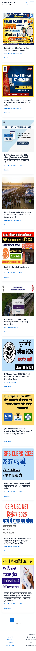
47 (24, 619)
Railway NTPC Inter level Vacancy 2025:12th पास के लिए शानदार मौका (16, 322)
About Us (10, 637)
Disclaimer (10, 642)
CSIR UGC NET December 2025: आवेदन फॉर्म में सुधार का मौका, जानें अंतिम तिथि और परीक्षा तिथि (17, 541)
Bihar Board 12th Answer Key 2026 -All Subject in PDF (16, 49)
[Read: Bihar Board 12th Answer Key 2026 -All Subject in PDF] (18, 28)
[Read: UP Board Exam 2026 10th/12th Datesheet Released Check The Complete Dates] (18, 355)
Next (18, 623)
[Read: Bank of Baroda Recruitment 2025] (18, 247)
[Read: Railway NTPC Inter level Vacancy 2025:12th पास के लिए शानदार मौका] (18, 300)
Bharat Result (9, 2)
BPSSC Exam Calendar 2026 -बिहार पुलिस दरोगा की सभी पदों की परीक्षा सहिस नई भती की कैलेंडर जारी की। (16, 158)
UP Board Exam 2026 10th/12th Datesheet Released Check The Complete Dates (17, 376)
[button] (27, 3)
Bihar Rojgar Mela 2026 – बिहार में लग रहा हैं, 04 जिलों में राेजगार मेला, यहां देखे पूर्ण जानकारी (17, 215)
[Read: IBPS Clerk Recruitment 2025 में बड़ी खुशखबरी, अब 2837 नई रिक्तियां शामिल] (18, 464)
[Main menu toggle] (32, 4)
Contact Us (10, 640)
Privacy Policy (10, 645)
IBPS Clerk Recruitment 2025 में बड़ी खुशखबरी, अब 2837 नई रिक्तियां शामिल (17, 486)
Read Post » (7, 58)
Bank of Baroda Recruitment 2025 (16, 268)
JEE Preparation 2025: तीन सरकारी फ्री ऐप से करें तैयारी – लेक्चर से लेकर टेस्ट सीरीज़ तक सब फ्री (18, 431)
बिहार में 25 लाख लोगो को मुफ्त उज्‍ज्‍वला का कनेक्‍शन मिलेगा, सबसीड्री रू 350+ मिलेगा (17, 102)
